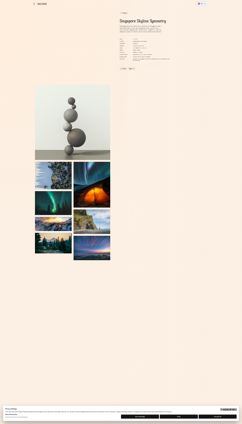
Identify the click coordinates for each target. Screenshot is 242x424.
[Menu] (34, 4)
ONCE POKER (42, 4)
